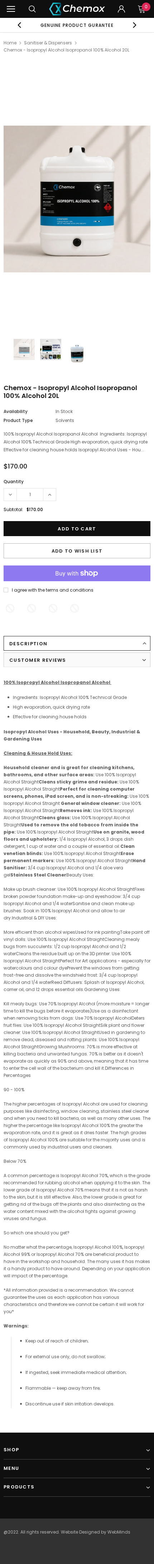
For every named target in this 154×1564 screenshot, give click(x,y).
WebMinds (118, 1532)
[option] (77, 25)
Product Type (18, 420)
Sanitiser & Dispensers (48, 43)
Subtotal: (13, 509)
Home (10, 43)
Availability (16, 411)
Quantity (14, 482)
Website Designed (80, 1532)
